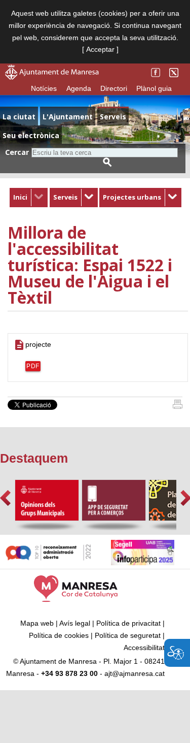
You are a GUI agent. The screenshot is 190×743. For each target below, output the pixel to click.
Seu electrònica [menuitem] (31, 135)
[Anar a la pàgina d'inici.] (52, 77)
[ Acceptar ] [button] (100, 49)
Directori (113, 88)
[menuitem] (29, 197)
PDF (33, 366)
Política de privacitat (128, 623)
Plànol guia (154, 88)
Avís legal (74, 623)
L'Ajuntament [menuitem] (68, 116)
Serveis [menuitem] (113, 116)
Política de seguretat (128, 635)
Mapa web (37, 623)
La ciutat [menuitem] (19, 116)
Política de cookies (59, 635)
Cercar (17, 152)
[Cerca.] (107, 162)
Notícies (44, 88)
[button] (5, 498)
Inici (20, 197)
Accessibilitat (144, 647)
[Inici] (177, 406)
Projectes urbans (132, 197)
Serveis (65, 197)
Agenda (78, 88)
